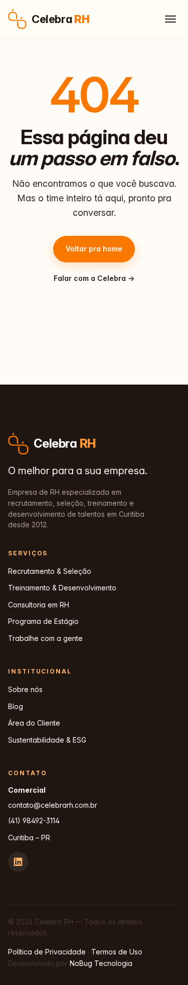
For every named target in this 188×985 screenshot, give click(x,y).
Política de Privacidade (47, 951)
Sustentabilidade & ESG (47, 740)
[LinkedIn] (18, 862)
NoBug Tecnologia (101, 963)
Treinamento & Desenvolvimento (62, 587)
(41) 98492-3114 (34, 820)
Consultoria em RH (38, 604)
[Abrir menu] (170, 19)
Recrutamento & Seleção (49, 571)
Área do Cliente (34, 723)
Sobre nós (25, 689)
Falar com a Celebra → (94, 278)
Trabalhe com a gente (45, 638)
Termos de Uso (116, 951)
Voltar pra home (94, 248)
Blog (15, 706)
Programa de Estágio (43, 621)
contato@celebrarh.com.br (52, 805)
